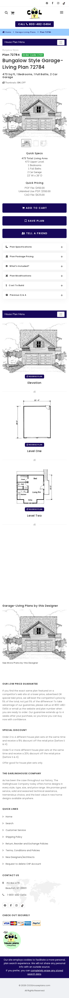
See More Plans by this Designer (20, 662)
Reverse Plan (35, 376)
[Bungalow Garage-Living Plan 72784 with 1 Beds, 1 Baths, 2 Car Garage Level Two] (34, 486)
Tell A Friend (36, 233)
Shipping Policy (14, 836)
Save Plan (35, 221)
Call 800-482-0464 (34, 24)
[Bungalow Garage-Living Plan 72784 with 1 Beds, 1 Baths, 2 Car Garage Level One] (34, 419)
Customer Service (16, 830)
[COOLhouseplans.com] (34, 13)
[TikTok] (64, 3)
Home (8, 32)
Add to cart (36, 208)
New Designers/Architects (20, 857)
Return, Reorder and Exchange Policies (27, 843)
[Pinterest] (47, 3)
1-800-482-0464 (16, 894)
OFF (24, 82)
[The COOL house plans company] (12, 940)
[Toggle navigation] (61, 42)
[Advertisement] (34, 565)
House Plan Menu (14, 42)
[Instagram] (58, 3)
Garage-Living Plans (25, 32)
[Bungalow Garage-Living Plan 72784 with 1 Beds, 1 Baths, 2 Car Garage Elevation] (34, 113)
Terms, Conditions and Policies (23, 850)
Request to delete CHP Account (23, 863)
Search (9, 823)
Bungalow (7, 50)
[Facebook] (52, 3)
